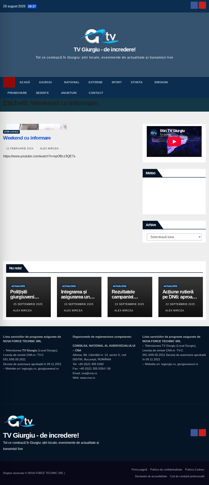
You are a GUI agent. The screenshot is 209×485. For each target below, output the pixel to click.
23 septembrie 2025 (78, 304)
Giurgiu (46, 82)
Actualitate (18, 286)
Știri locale (11, 132)
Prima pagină (139, 469)
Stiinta (137, 82)
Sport (117, 82)
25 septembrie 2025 (28, 304)
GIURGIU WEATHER (174, 197)
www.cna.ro (87, 377)
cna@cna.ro (89, 373)
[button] (203, 87)
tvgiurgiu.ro (29, 368)
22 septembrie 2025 (180, 304)
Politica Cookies (194, 469)
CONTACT (96, 92)
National (72, 82)
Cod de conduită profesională (187, 476)
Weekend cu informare (27, 138)
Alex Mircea (49, 148)
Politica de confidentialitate (166, 469)
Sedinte (43, 92)
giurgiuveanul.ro (48, 368)
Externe (96, 82)
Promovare (17, 92)
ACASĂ (25, 82)
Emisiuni (162, 82)
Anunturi (69, 92)
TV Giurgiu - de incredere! (105, 49)
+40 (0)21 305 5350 (91, 364)
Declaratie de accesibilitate (151, 476)
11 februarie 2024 (20, 148)
